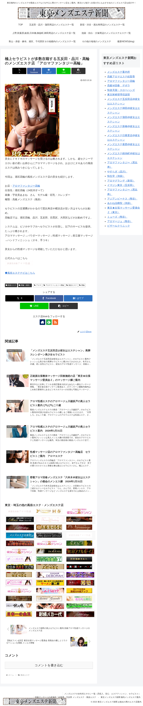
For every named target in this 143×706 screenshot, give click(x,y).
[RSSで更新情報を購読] (55, 322)
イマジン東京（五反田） (121, 185)
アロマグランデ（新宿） (121, 180)
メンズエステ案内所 (118, 72)
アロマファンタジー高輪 (26, 185)
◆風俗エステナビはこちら (20, 273)
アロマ (38, 285)
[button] (78, 71)
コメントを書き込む (49, 665)
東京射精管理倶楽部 (118, 94)
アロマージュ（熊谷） (119, 221)
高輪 (83, 285)
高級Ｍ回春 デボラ (118, 85)
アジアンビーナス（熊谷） (122, 198)
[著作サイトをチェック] (42, 322)
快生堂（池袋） (116, 176)
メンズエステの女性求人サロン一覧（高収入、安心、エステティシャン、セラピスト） (102, 694)
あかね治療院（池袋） (119, 203)
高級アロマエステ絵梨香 (121, 76)
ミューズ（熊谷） (117, 216)
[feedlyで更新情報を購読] (49, 322)
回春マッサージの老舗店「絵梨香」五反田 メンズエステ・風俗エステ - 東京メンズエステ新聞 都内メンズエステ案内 (87, 697)
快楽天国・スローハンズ (121, 90)
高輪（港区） (26, 285)
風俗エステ (12, 285)
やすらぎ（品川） (117, 171)
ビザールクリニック (118, 225)
